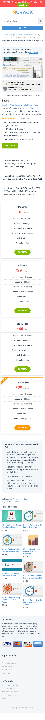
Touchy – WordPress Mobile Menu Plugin (20, 105)
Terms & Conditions (9, 663)
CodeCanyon (28, 35)
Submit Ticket (7, 670)
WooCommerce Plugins (10, 685)
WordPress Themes (9, 695)
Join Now (23, 5)
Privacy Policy (7, 666)
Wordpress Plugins (16, 35)
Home (6, 35)
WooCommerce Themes (10, 692)
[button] (24, 28)
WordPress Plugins (8, 688)
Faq (3, 660)
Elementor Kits (7, 698)
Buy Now (22, 252)
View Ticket (6, 673)
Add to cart (9, 146)
